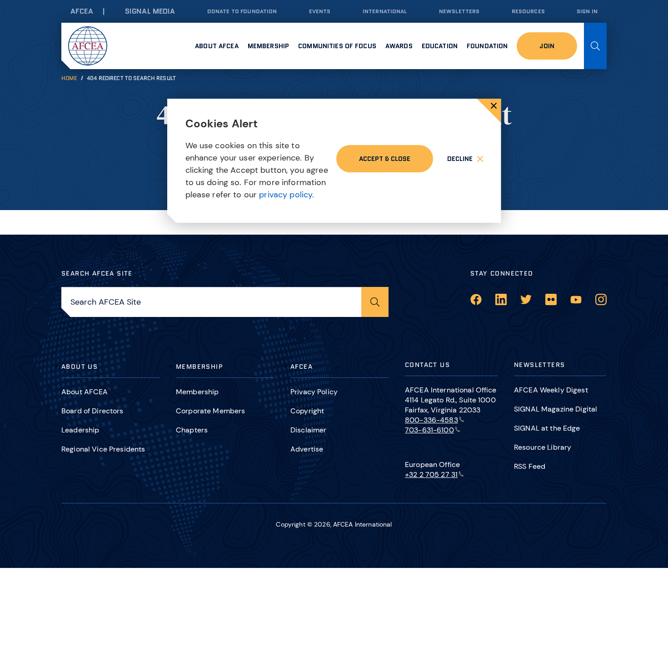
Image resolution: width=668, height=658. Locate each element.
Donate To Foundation (242, 11)
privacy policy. (286, 194)
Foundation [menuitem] (487, 45)
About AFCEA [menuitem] (217, 45)
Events (320, 11)
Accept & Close (384, 158)
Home (69, 78)
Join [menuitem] (546, 45)
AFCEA (81, 11)
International (385, 11)
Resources (528, 11)
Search (595, 46)
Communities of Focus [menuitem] (337, 45)
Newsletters (459, 11)
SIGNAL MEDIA (150, 11)
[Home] (87, 45)
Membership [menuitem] (268, 45)
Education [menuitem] (440, 45)
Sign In (587, 11)
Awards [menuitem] (399, 45)
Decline (460, 158)
